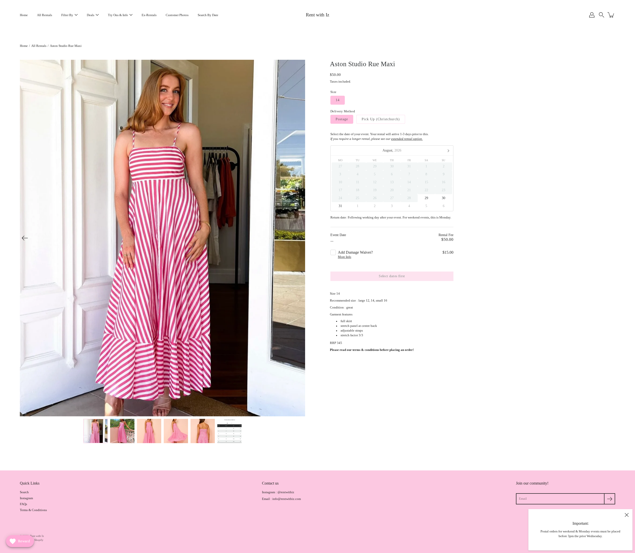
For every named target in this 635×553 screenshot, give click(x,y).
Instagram (26, 498)
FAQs (23, 504)
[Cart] (611, 15)
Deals (90, 15)
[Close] (627, 515)
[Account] (592, 15)
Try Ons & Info (118, 15)
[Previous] (25, 238)
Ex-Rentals (149, 15)
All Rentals (44, 15)
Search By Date (208, 15)
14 (338, 100)
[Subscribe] (609, 498)
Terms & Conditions (33, 510)
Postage (342, 119)
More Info (344, 257)
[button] (601, 15)
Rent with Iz (317, 14)
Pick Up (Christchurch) (381, 119)
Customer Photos (177, 15)
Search (24, 492)
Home (24, 15)
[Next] (300, 238)
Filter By (67, 15)
